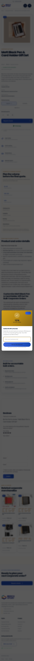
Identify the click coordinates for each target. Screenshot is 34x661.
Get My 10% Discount (17, 344)
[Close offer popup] (28, 313)
